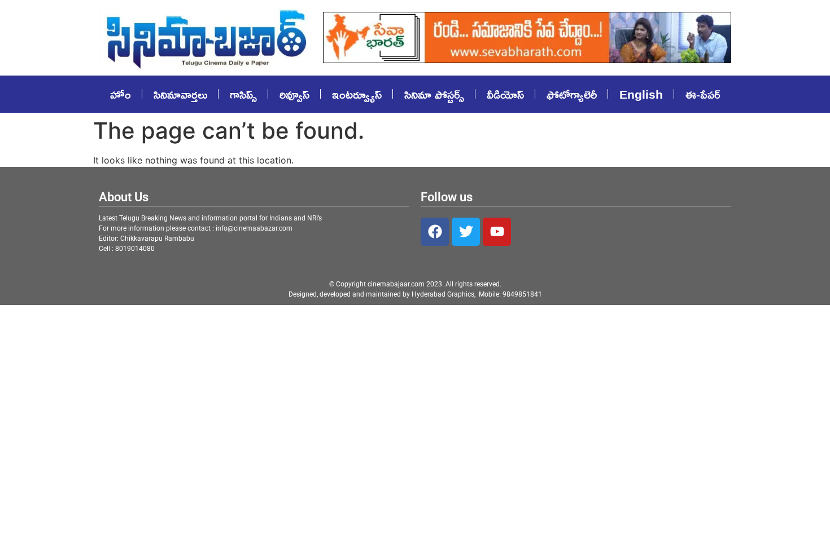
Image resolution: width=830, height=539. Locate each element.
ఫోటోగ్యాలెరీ (572, 94)
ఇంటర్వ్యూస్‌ (357, 94)
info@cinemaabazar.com (254, 228)
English (641, 94)
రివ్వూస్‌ (294, 94)
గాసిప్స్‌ (243, 94)
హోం (120, 94)
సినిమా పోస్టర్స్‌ (434, 94)
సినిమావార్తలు (180, 94)
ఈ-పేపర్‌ (702, 94)
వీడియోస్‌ (505, 94)
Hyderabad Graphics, (444, 294)
